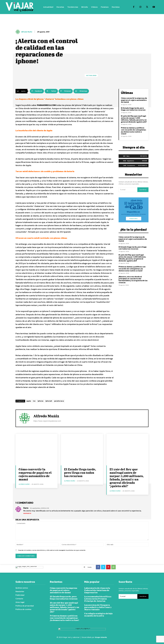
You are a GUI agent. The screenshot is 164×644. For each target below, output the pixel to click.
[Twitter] (147, 7)
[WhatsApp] (113, 567)
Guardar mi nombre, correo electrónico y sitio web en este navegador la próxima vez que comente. (52, 550)
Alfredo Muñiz (26, 32)
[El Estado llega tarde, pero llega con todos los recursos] (82, 449)
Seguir (144, 161)
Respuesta (27, 513)
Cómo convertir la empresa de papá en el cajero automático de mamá (134, 100)
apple (28, 401)
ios (34, 401)
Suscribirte (142, 165)
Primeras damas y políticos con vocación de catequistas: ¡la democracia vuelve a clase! (133, 130)
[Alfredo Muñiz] (18, 32)
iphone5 (49, 401)
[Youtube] (154, 7)
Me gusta (143, 156)
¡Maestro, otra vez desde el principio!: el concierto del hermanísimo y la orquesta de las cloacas (133, 279)
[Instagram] (140, 7)
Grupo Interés (101, 637)
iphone (40, 401)
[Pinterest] (108, 567)
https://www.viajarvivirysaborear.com (47, 421)
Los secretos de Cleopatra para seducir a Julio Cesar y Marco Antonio (98, 607)
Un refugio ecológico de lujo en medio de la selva (98, 614)
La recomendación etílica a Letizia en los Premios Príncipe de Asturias (97, 598)
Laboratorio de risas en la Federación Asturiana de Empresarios (97, 590)
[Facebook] (133, 7)
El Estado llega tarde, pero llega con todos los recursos (133, 109)
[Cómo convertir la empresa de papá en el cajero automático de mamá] (37, 449)
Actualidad (91, 75)
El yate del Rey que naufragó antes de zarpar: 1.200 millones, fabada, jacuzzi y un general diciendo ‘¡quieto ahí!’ (134, 119)
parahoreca (59, 401)
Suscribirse (142, 190)
